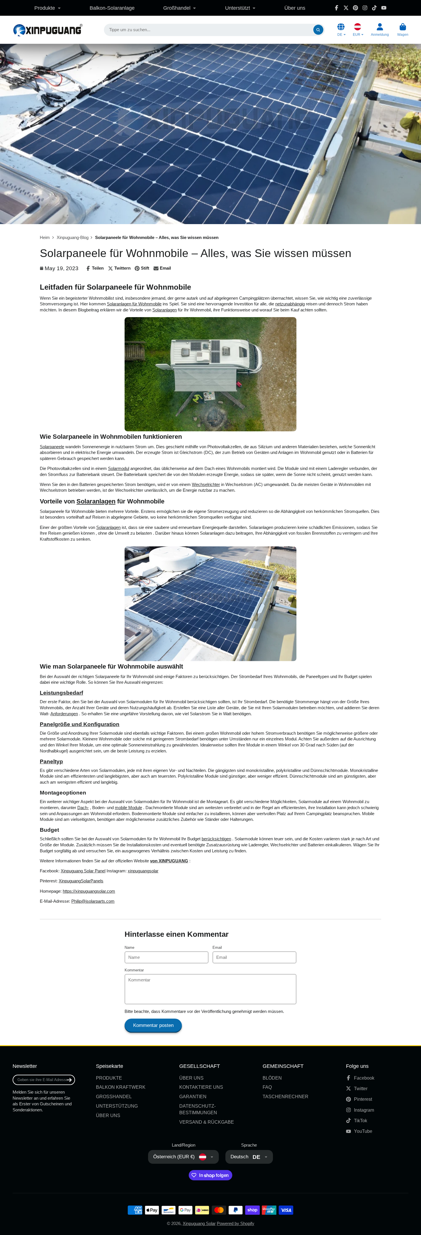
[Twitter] (346, 7)
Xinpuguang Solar (199, 1223)
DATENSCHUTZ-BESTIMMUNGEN (198, 1109)
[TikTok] (374, 7)
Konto (380, 29)
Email (217, 947)
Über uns (294, 8)
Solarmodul (118, 468)
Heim (45, 237)
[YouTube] (383, 7)
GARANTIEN (192, 1096)
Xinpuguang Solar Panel (83, 871)
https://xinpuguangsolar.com (89, 891)
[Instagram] (364, 7)
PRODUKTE (109, 1077)
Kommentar (134, 970)
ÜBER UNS (108, 1115)
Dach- (83, 807)
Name (129, 947)
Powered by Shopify (235, 1223)
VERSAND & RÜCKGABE (206, 1122)
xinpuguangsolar (143, 871)
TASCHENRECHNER (285, 1096)
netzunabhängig (290, 304)
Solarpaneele (52, 446)
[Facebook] (336, 7)
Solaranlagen (164, 310)
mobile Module (128, 807)
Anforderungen (64, 714)
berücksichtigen (216, 839)
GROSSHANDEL (114, 1096)
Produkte (44, 8)
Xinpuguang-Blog (72, 237)
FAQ (267, 1087)
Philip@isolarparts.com (93, 901)
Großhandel (176, 8)
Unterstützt (237, 8)
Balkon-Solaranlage (112, 8)
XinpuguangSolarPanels (81, 881)
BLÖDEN (272, 1077)
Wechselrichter (206, 484)
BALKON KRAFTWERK (120, 1087)
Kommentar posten (153, 1025)
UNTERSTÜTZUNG (117, 1105)
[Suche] (318, 30)
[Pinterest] (355, 7)
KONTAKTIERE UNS (201, 1087)
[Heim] (48, 30)
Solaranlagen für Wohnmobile (134, 304)
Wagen (402, 29)
